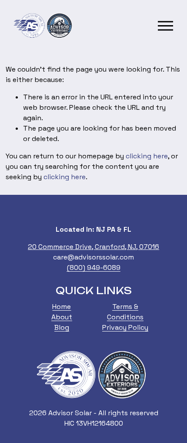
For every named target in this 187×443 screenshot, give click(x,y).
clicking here (147, 156)
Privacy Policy (125, 327)
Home (61, 306)
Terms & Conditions (125, 312)
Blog (61, 327)
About (61, 317)
